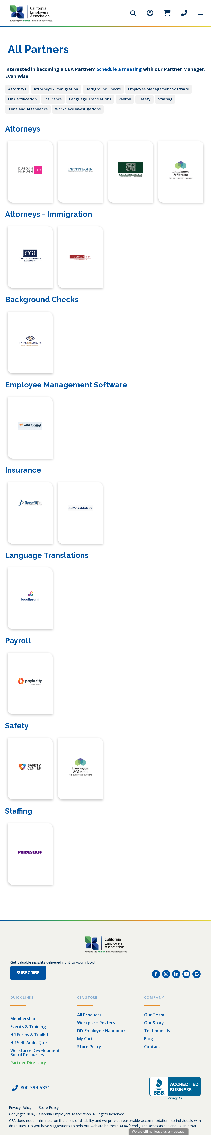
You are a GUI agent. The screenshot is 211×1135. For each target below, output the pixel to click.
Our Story (154, 1023)
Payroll (125, 99)
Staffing (165, 99)
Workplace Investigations (78, 109)
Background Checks (103, 89)
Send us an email (182, 1125)
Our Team (154, 1015)
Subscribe (28, 972)
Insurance (53, 99)
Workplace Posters (96, 1023)
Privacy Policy (20, 1107)
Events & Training (28, 1026)
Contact (152, 1046)
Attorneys (17, 89)
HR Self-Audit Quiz (28, 1042)
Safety (144, 99)
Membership (22, 1018)
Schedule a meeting (119, 69)
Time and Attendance (28, 109)
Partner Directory (28, 1062)
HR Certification (22, 99)
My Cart (85, 1038)
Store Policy (89, 1046)
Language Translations (90, 99)
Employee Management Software (158, 89)
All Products (89, 1015)
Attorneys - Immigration (56, 89)
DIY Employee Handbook (101, 1031)
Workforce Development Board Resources (35, 1052)
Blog (148, 1038)
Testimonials (157, 1031)
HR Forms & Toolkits (30, 1034)
